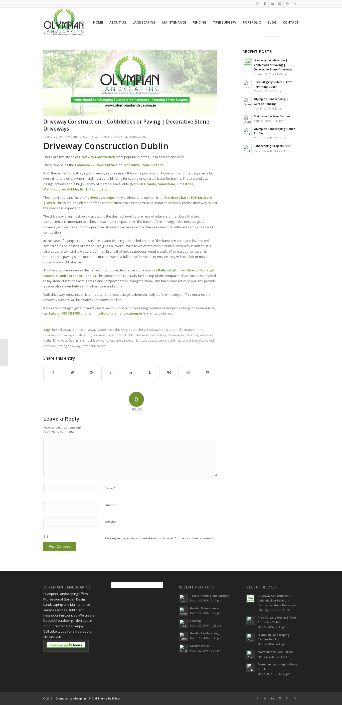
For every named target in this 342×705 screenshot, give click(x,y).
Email (110, 504)
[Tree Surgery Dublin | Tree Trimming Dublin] (4, 352)
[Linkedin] (272, 4)
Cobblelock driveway (113, 330)
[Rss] (295, 4)
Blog (94, 136)
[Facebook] (257, 4)
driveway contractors (151, 335)
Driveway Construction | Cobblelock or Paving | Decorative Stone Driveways (126, 125)
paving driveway (69, 346)
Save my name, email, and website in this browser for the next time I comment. (159, 538)
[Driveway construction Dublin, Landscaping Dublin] (130, 83)
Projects (104, 136)
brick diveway (61, 330)
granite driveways (91, 340)
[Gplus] (287, 4)
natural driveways (190, 340)
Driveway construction (75, 335)
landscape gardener (120, 340)
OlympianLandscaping (131, 136)
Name (110, 488)
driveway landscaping (183, 335)
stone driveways (93, 346)
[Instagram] (279, 4)
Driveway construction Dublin (113, 335)
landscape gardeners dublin (156, 340)
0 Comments (76, 136)
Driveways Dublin (65, 340)
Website (110, 521)
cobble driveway (84, 330)
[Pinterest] (264, 4)
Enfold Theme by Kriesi (104, 698)
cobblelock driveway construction (153, 330)
